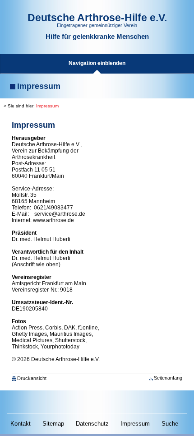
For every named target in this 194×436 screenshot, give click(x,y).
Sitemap (53, 423)
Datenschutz (92, 423)
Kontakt (20, 423)
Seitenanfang (168, 377)
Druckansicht (31, 378)
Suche (170, 423)
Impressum (47, 105)
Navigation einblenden (97, 63)
